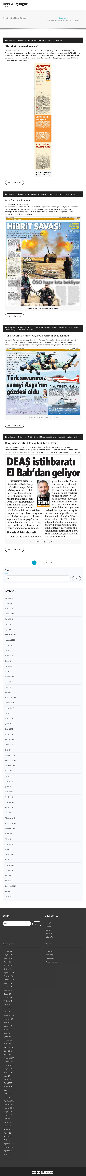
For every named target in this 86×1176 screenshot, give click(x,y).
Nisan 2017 (9, 713)
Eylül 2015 (9, 813)
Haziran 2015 (10, 828)
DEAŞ (32, 437)
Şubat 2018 (9, 661)
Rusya (60, 194)
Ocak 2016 (9, 792)
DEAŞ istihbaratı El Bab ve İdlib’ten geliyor (30, 443)
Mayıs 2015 (9, 834)
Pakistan (65, 328)
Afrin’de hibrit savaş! (17, 200)
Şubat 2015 (9, 849)
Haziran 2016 (10, 766)
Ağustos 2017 (10, 692)
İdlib (40, 437)
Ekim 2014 (9, 870)
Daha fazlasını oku (15, 182)
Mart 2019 (9, 608)
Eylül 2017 (9, 687)
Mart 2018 (9, 656)
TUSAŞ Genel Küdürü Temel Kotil (22, 330)
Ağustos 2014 (10, 881)
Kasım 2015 (9, 802)
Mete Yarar (38, 40)
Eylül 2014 (9, 875)
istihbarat (46, 437)
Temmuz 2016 (10, 760)
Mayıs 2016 (9, 771)
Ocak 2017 (9, 729)
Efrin (42, 194)
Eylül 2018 (9, 624)
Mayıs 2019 (9, 603)
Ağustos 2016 (10, 755)
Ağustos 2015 (10, 818)
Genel (48, 930)
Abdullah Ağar (35, 194)
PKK (54, 40)
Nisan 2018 (9, 650)
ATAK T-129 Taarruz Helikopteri (41, 328)
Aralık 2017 (9, 671)
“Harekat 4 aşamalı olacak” (21, 46)
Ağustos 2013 (10, 891)
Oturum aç (50, 951)
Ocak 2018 (9, 666)
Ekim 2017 (9, 682)
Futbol (48, 926)
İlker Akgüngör (15, 4)
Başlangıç (62, 18)
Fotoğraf (49, 923)
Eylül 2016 (9, 750)
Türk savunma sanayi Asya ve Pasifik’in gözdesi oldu (37, 335)
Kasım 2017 (9, 677)
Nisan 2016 (9, 776)
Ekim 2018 (9, 619)
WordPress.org (51, 962)
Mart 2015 (9, 844)
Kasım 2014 (9, 865)
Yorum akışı (50, 958)
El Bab (36, 437)
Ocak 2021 (9, 598)
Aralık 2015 (9, 797)
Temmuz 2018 (10, 635)
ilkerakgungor (11, 40)
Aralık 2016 (9, 734)
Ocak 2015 (9, 855)
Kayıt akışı (49, 955)
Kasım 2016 (9, 739)
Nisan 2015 (9, 839)
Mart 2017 (9, 718)
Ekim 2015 (9, 807)
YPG (60, 40)
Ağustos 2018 (10, 629)
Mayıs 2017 (9, 708)
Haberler (23, 40)
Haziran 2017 (10, 703)
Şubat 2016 (9, 786)
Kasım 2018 (9, 614)
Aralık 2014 (9, 860)
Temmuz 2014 (10, 886)
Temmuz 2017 (10, 697)
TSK (57, 40)
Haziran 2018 (10, 640)
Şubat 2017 (9, 724)
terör (70, 194)
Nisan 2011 (9, 896)
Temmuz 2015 (10, 823)
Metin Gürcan (47, 40)
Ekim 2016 (9, 745)
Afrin (31, 40)
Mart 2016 (9, 781)
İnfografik (49, 937)
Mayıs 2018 (9, 645)
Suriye (65, 194)
